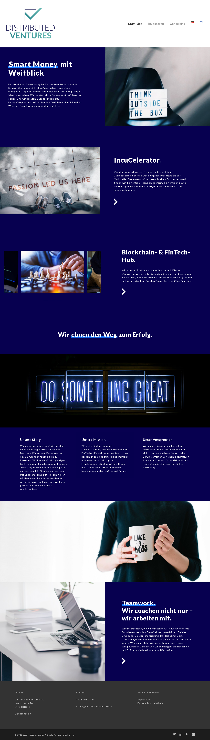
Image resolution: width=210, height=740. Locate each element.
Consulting (177, 23)
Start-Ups (135, 23)
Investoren (156, 23)
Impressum (143, 699)
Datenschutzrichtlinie (150, 703)
